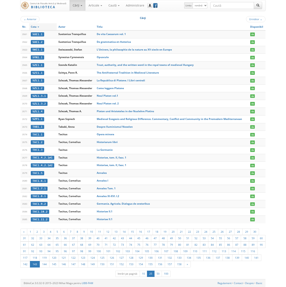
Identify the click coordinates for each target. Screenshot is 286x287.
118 (35, 257)
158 (179, 264)
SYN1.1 (37, 57)
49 (171, 238)
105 (147, 251)
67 (73, 244)
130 (150, 257)
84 (212, 244)
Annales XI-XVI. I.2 (108, 196)
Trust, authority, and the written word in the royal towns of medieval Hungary (145, 65)
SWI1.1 (37, 49)
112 (214, 251)
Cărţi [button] (76, 5)
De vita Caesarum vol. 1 (111, 34)
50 (179, 238)
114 (233, 251)
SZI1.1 (37, 72)
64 (49, 244)
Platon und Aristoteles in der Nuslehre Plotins (125, 111)
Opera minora (105, 134)
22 (189, 231)
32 (32, 238)
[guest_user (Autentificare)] (149, 5)
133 (179, 257)
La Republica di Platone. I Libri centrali (121, 80)
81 (187, 244)
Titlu (100, 27)
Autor (61, 27)
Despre (249, 283)
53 (204, 238)
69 (89, 244)
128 (131, 257)
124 (92, 257)
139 (237, 257)
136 (208, 257)
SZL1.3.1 (39, 95)
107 (166, 251)
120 (54, 257)
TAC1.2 (37, 142)
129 (141, 257)
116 (253, 251)
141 (256, 257)
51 (187, 238)
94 (49, 251)
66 (65, 244)
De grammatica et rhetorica (114, 42)
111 (204, 251)
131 (160, 257)
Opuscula (103, 57)
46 (147, 238)
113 (224, 251)
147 (73, 264)
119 (44, 257)
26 (222, 231)
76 (147, 244)
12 (107, 231)
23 (197, 231)
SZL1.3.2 (39, 103)
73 (122, 244)
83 (204, 244)
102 (118, 251)
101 (108, 251)
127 (121, 257)
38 (81, 238)
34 (49, 238)
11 (99, 231)
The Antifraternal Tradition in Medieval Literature (128, 72)
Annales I (102, 180)
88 (244, 244)
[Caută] (258, 5)
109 (185, 251)
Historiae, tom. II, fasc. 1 (111, 157)
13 (116, 231)
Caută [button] (112, 5)
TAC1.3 (37, 149)
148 (83, 264)
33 (40, 238)
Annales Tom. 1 (106, 188)
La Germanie (105, 150)
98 (81, 251)
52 (196, 238)
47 (155, 238)
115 (243, 251)
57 (236, 238)
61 (24, 244)
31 (24, 238)
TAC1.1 (37, 134)
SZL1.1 (37, 80)
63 (40, 244)
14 (124, 231)
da (252, 34)
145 (54, 264)
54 (212, 238)
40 (98, 238)
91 (24, 251)
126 (112, 257)
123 (83, 257)
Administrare (135, 5)
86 (228, 244)
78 (163, 244)
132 (169, 257)
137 (218, 257)
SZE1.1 (37, 65)
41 (106, 238)
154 (141, 264)
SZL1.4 (37, 111)
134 (189, 257)
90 (261, 244)
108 (176, 251)
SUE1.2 (37, 42)
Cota (34, 27)
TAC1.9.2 (39, 203)
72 (114, 244)
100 (99, 251)
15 (132, 231)
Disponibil (256, 27)
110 (195, 251)
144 (44, 264)
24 (205, 231)
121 (64, 257)
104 (137, 251)
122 (73, 257)
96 (65, 251)
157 (169, 264)
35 (57, 238)
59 (253, 238)
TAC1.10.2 (40, 211)
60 (261, 238)
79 (171, 244)
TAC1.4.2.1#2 (42, 165)
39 (89, 238)
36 (65, 238)
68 (81, 244)
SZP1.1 (37, 119)
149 (92, 264)
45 (138, 238)
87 (236, 244)
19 (165, 231)
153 (131, 264)
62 (32, 244)
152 (121, 264)
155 (150, 264)
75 (138, 244)
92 (32, 251)
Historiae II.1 (104, 211)
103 (127, 251)
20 (173, 231)
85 (220, 244)
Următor (255, 19)
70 (98, 244)
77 (155, 244)
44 (130, 238)
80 (179, 244)
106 (156, 251)
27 (230, 231)
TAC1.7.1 (39, 188)
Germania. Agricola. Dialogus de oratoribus (123, 203)
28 (238, 231)
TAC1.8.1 (39, 196)
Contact (238, 283)
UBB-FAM (87, 283)
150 (102, 264)
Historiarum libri (107, 142)
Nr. (24, 27)
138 (227, 257)
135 (198, 257)
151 (112, 264)
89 (253, 244)
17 (148, 231)
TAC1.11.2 (40, 219)
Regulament (225, 283)
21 (181, 231)
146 (64, 264)
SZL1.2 (37, 88)
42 (114, 238)
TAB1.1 (37, 126)
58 (244, 238)
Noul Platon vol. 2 (108, 103)
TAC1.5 (37, 173)
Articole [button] (94, 5)
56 (228, 238)
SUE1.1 (37, 34)
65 (57, 244)
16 (140, 231)
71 (106, 244)
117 (25, 257)
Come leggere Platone (110, 88)
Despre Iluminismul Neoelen (115, 127)
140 (247, 257)
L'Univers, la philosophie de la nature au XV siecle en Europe (134, 49)
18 (156, 231)
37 (73, 238)
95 (57, 251)
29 (246, 231)
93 (40, 251)
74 (130, 244)
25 (214, 231)
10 (91, 231)
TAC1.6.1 (39, 180)
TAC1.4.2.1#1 (42, 157)
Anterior (30, 19)
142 (25, 264)
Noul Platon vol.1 (107, 95)
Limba (189, 5)
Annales (102, 173)
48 (163, 238)
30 (254, 231)
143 (35, 264)
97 (73, 251)
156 (160, 264)
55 (220, 238)
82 (196, 244)
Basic (259, 283)
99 (89, 251)
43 (122, 238)
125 (102, 257)
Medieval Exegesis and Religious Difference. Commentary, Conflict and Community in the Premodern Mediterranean (169, 119)
